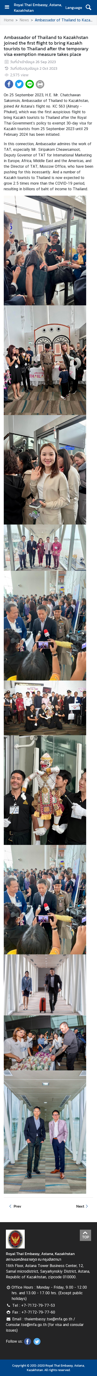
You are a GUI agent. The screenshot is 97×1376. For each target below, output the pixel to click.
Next (80, 1206)
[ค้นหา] (88, 7)
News (24, 20)
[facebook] (27, 1343)
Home (9, 20)
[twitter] (37, 1343)
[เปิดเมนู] (9, 8)
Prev (17, 1206)
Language (73, 7)
